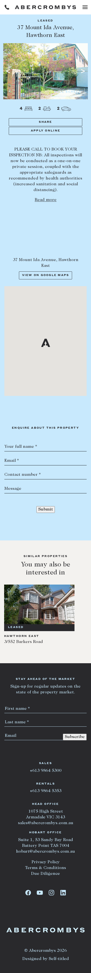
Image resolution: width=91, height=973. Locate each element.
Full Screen (68, 92)
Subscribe (75, 737)
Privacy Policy (46, 862)
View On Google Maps (45, 275)
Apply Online (45, 131)
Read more (46, 200)
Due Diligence (45, 874)
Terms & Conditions (45, 868)
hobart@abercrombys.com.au (45, 851)
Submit (45, 509)
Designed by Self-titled (45, 959)
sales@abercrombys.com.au (45, 823)
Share (45, 122)
